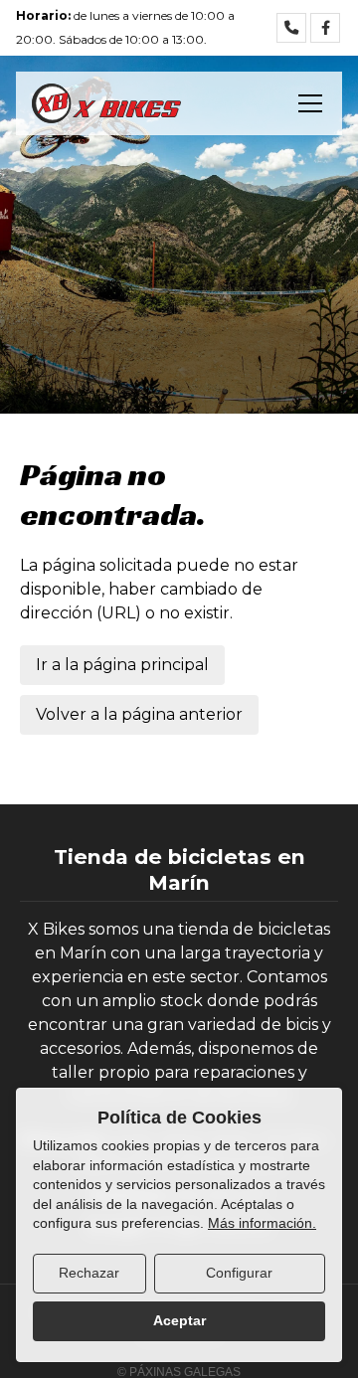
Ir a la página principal (122, 664)
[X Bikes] (106, 103)
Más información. (262, 1223)
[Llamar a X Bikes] (291, 28)
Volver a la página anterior (139, 714)
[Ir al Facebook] (325, 28)
